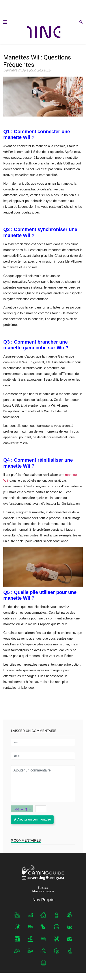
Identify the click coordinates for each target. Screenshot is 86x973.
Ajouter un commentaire (34, 819)
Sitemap (43, 888)
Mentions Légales (43, 891)
